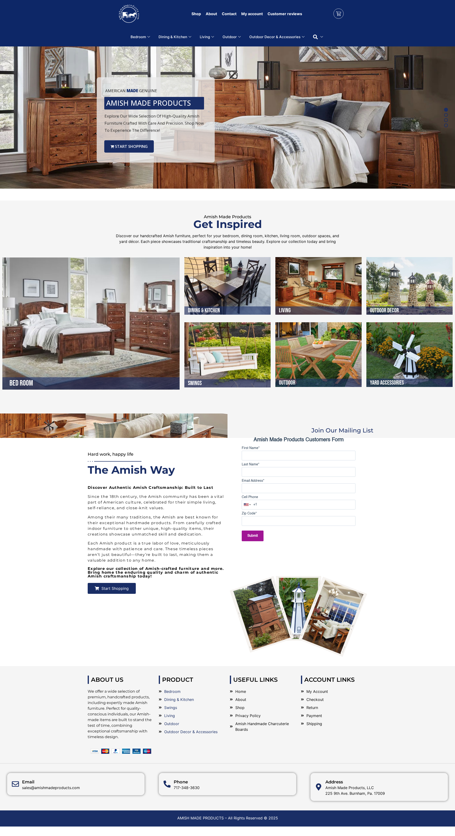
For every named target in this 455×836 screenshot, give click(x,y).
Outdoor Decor (384, 310)
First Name (250, 448)
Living (205, 37)
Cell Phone (250, 497)
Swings (195, 383)
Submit (252, 535)
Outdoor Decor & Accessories (274, 37)
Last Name (250, 464)
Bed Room (21, 383)
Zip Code (249, 513)
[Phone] (167, 784)
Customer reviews (285, 13)
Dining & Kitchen (173, 37)
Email (28, 782)
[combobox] (247, 504)
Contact (229, 13)
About (211, 13)
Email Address (253, 480)
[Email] (15, 784)
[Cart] (338, 14)
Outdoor (230, 37)
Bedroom (138, 37)
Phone (181, 782)
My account (252, 13)
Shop (196, 13)
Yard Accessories (387, 382)
